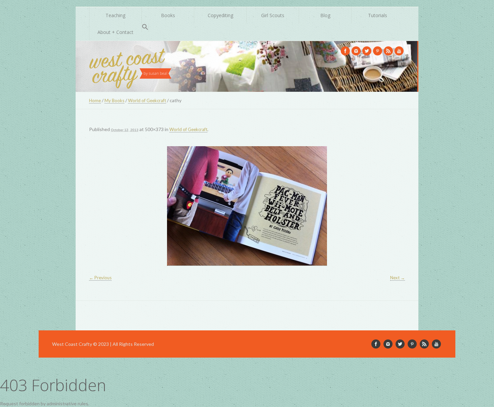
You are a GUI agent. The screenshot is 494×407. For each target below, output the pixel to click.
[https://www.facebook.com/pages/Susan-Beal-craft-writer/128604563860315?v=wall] (345, 50)
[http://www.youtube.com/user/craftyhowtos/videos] (399, 50)
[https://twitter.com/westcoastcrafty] (366, 50)
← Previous (100, 277)
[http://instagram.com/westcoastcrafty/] (356, 50)
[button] (145, 28)
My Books (114, 100)
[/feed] (388, 50)
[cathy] (247, 206)
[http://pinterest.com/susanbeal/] (377, 50)
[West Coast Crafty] (131, 66)
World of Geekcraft (147, 100)
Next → (397, 277)
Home (95, 100)
